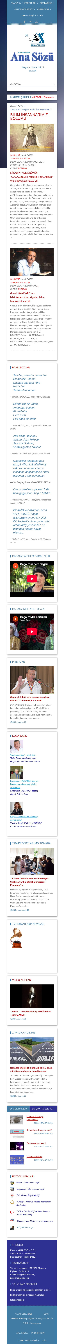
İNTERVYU (18, 662)
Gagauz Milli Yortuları (28, 609)
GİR (41, 15)
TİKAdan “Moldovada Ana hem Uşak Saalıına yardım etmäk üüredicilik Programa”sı (29, 881)
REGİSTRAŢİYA (29, 15)
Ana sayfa (16, 3)
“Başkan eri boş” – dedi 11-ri (22, 755)
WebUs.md (16, 1318)
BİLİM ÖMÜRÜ (28, 165)
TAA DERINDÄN (21, 345)
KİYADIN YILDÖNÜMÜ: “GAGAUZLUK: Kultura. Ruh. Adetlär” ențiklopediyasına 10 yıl (32, 176)
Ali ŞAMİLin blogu (25, 1227)
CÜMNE (14, 168)
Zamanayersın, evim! (36, 1143)
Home (13, 106)
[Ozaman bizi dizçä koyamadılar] (17, 1119)
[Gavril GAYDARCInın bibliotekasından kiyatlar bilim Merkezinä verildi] (32, 262)
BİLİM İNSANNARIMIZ (27, 162)
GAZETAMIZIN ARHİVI (23, 9)
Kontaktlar (43, 9)
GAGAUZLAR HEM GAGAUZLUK (31, 556)
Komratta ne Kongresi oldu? (39, 1130)
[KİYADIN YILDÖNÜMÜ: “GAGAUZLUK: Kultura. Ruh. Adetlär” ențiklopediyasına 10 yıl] (32, 138)
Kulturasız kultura (34, 1156)
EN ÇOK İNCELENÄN (42, 1108)
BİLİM (20, 106)
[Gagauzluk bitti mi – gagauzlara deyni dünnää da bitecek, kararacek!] (32, 680)
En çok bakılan (18, 1108)
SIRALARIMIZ (46, 3)
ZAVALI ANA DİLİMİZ (23, 1032)
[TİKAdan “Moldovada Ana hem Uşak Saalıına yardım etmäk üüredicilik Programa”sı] (32, 861)
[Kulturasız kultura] (17, 1159)
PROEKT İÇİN (30, 3)
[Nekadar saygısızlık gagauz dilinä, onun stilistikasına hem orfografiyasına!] (32, 1050)
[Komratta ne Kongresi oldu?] (17, 1133)
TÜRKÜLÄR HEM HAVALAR (28, 923)
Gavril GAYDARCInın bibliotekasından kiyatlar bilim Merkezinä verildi (27, 297)
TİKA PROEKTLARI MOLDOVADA (31, 843)
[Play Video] (32, 996)
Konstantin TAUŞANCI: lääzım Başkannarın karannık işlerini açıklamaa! (24, 784)
